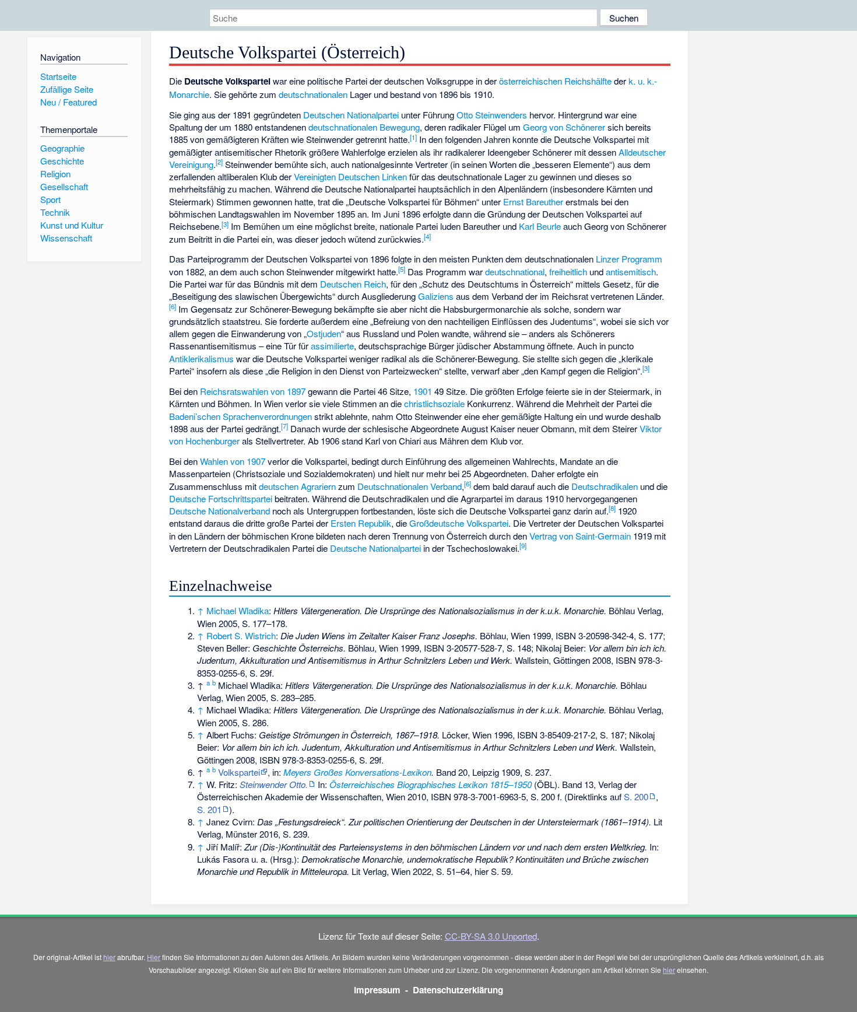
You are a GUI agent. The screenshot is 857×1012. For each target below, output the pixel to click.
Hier (153, 957)
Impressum (377, 989)
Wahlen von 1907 (232, 461)
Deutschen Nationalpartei (351, 114)
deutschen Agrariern (297, 486)
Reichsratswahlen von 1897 (252, 391)
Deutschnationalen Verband (409, 486)
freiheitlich (568, 271)
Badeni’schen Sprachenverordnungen (240, 416)
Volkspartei (239, 772)
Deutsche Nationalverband (219, 511)
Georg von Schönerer (564, 127)
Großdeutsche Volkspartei (458, 523)
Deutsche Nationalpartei (375, 548)
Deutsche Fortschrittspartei (220, 498)
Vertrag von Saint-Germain (580, 536)
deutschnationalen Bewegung (364, 127)
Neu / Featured (68, 102)
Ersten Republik (361, 523)
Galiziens (436, 296)
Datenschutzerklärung (458, 989)
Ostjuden (324, 333)
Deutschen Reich (353, 284)
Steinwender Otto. (274, 784)
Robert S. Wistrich (241, 635)
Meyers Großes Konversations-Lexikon (357, 772)
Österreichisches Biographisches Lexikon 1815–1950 (430, 784)
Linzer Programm (629, 259)
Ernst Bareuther (533, 201)
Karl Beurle (540, 226)
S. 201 (209, 809)
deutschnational (515, 271)
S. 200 (636, 796)
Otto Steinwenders (491, 114)
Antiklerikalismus (201, 358)
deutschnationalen (313, 94)
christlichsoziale (434, 403)
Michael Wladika (237, 610)
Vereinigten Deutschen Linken (350, 176)
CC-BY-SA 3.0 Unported (491, 936)
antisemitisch (631, 271)
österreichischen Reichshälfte (555, 81)
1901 (422, 391)
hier (109, 957)
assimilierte (332, 345)
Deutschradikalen (604, 486)
